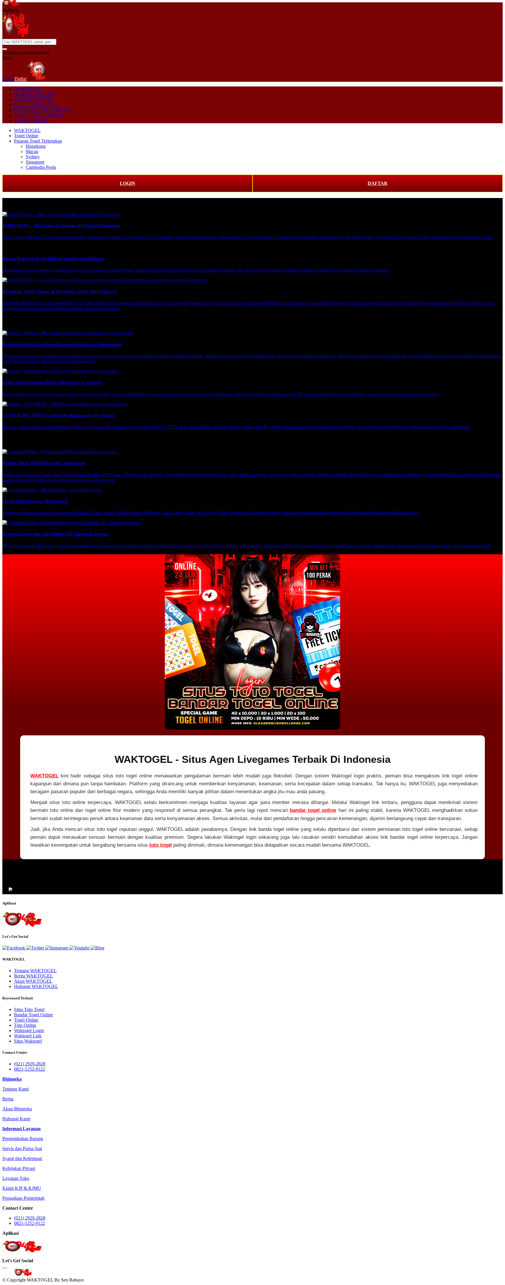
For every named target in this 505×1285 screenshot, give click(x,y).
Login (8, 79)
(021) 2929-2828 (29, 1063)
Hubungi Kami (16, 1118)
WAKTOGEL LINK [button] (33, 99)
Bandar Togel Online (33, 1014)
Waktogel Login (29, 1030)
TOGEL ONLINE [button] (31, 120)
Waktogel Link (27, 1035)
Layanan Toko (15, 1178)
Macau (32, 151)
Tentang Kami (15, 1088)
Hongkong (36, 146)
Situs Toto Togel (29, 1009)
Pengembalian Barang (22, 1138)
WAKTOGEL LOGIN (35, 94)
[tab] (12, 1078)
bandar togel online (313, 810)
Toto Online (25, 1025)
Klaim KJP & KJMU (21, 1188)
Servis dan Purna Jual (22, 1148)
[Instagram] (57, 947)
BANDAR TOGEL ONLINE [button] (42, 109)
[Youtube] (80, 947)
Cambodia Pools (41, 167)
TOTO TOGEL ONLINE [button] (38, 115)
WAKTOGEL (27, 88)
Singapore (35, 161)
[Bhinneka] (10, 4)
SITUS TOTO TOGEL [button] (36, 104)
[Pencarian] (4, 49)
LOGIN (127, 183)
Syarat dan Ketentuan (22, 1158)
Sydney (33, 156)
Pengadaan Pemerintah (23, 1198)
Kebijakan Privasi (18, 1168)
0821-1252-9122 (29, 1069)
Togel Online (26, 135)
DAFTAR (378, 183)
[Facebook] (14, 947)
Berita (7, 1098)
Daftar (21, 79)
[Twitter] (35, 947)
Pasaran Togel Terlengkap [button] (38, 140)
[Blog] (97, 947)
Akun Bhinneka (17, 1108)
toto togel (160, 845)
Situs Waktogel (28, 1041)
